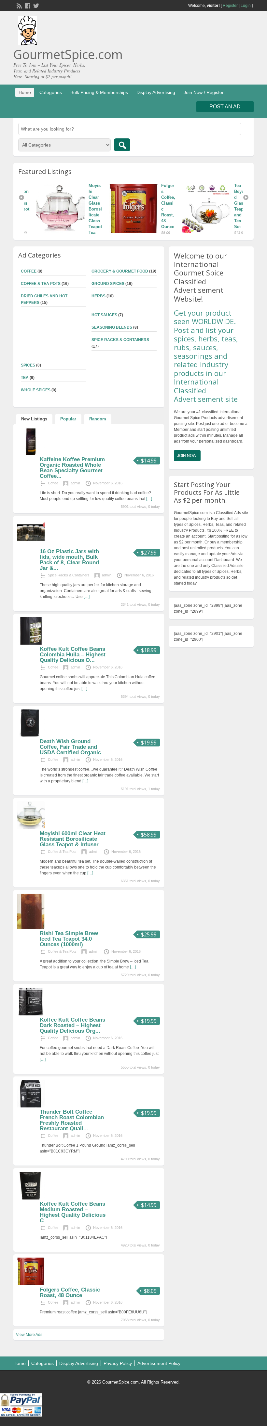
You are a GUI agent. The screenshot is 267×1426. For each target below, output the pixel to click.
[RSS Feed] (18, 5)
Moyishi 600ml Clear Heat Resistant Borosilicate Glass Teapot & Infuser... (72, 839)
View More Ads (29, 1334)
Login (246, 5)
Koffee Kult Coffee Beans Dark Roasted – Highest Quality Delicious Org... (72, 1025)
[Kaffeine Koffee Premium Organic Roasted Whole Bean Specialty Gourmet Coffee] (31, 453)
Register (230, 5)
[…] (149, 498)
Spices (28, 365)
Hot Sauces (104, 315)
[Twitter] (35, 5)
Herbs (98, 296)
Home (25, 92)
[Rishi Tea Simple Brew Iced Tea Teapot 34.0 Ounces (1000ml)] (31, 927)
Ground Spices (107, 283)
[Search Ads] (122, 144)
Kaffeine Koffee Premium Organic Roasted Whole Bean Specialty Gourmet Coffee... (72, 467)
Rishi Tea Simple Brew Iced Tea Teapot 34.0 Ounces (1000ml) (69, 939)
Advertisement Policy (158, 1363)
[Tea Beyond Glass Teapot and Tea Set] (199, 208)
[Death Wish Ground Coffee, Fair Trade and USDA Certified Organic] (31, 735)
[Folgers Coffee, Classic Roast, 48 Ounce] (126, 208)
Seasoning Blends (111, 327)
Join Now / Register (204, 92)
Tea (25, 377)
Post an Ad (225, 106)
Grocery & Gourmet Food (119, 271)
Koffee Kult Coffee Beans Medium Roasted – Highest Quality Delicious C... (72, 1212)
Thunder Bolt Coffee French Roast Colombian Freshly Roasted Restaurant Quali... (72, 1120)
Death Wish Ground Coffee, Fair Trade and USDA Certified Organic (70, 747)
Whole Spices (35, 390)
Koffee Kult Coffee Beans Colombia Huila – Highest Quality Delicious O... (72, 654)
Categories (50, 92)
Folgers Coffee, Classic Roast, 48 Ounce (70, 1292)
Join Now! (187, 455)
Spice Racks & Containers (120, 339)
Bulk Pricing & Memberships (99, 92)
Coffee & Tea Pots (41, 283)
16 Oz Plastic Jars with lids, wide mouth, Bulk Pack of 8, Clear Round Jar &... (69, 559)
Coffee (28, 271)
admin (75, 483)
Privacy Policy (118, 1363)
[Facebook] (27, 5)
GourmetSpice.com (68, 54)
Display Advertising (155, 92)
